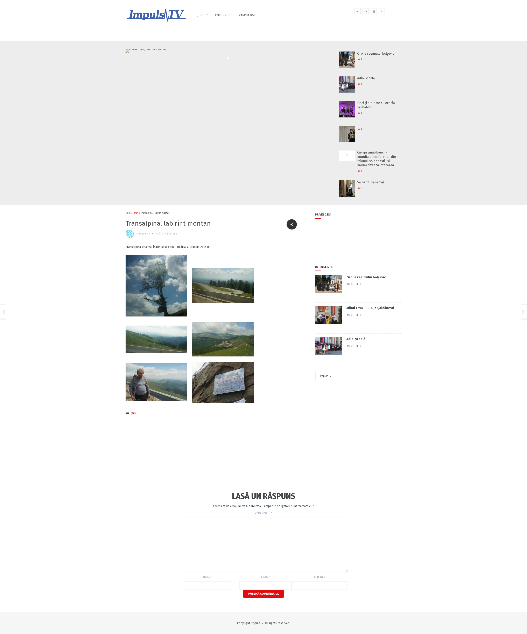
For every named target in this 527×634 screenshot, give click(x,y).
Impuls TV (144, 233)
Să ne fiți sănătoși (370, 182)
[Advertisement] (200, 452)
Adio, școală (366, 78)
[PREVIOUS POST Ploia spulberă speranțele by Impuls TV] (4, 312)
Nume (207, 576)
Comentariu (263, 513)
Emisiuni (221, 15)
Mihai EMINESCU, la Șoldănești (370, 308)
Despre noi (247, 14)
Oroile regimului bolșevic (375, 53)
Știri (200, 15)
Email (265, 576)
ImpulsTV (325, 375)
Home (129, 213)
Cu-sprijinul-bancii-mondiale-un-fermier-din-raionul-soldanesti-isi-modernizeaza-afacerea (377, 158)
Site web (319, 576)
